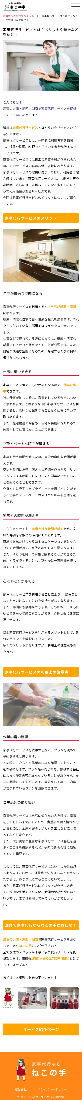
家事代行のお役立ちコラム (18, 15)
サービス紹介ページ (41, 1029)
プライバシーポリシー (52, 1089)
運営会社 (21, 1089)
